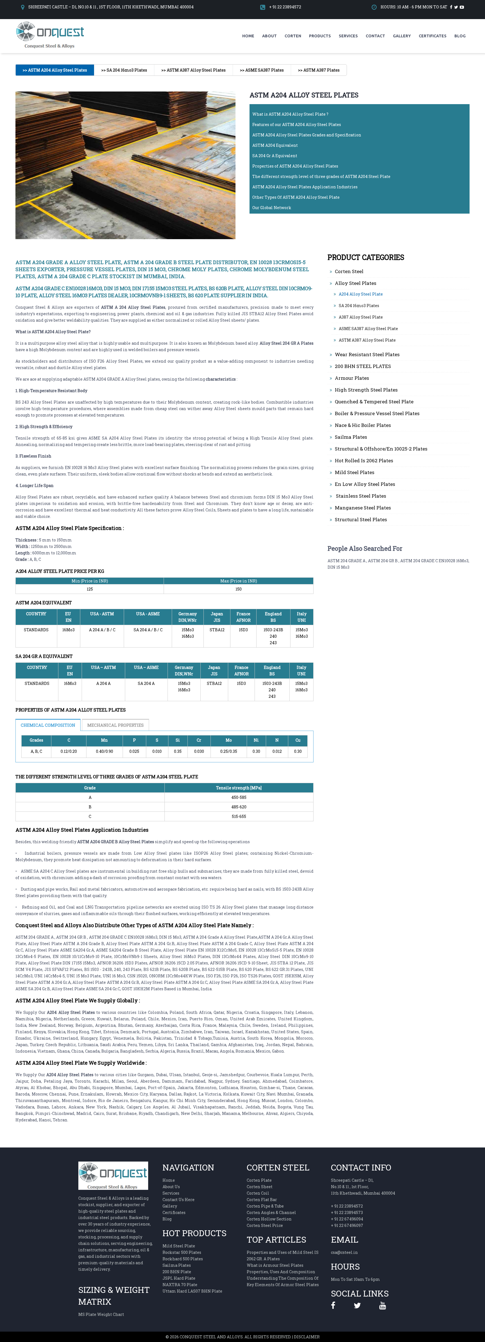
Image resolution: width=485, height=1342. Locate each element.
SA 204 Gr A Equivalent (274, 155)
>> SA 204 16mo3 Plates (124, 70)
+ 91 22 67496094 (347, 1219)
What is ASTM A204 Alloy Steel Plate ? (290, 114)
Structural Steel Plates (361, 519)
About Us (171, 1186)
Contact (375, 36)
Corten (293, 36)
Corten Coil (258, 1193)
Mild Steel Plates (354, 472)
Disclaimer (307, 1336)
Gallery (402, 36)
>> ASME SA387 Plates (262, 70)
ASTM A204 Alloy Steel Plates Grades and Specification (306, 135)
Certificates (433, 36)
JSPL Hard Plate (179, 1278)
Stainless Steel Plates (360, 496)
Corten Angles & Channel (271, 1212)
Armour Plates (352, 378)
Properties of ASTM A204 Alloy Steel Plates (295, 166)
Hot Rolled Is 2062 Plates (364, 460)
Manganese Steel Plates (363, 507)
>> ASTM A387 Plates (319, 70)
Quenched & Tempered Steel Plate (374, 401)
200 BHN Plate (177, 1271)
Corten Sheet (260, 1186)
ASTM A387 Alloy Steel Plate (367, 340)
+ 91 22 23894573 (347, 1212)
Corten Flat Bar (262, 1199)
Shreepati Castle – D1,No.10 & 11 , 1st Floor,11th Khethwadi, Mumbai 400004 (363, 1187)
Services (348, 36)
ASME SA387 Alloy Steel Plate (368, 328)
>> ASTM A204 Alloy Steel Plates (55, 70)
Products (320, 36)
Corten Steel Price (265, 1225)
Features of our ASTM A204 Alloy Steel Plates (296, 124)
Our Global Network (271, 207)
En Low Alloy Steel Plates (365, 484)
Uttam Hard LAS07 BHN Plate (192, 1291)
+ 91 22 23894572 (285, 7)
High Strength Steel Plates (366, 390)
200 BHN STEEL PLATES (363, 366)
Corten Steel (349, 271)
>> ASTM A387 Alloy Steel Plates (193, 70)
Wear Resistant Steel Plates (367, 354)
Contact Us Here (179, 1199)
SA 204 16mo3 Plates (359, 305)
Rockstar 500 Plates (182, 1252)
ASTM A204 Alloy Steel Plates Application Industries (305, 186)
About (269, 36)
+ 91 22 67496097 (347, 1225)
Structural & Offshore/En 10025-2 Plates (381, 448)
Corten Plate (259, 1180)
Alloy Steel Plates (355, 283)
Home (248, 36)
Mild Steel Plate (179, 1246)
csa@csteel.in (344, 1252)
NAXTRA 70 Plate (180, 1284)
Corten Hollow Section (269, 1219)
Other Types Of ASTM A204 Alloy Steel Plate (296, 197)
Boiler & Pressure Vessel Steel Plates (377, 413)
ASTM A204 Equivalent (275, 145)
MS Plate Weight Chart (101, 1314)
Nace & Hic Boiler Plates (363, 425)
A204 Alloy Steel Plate (361, 294)
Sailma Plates (351, 437)
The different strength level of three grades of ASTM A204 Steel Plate (321, 176)
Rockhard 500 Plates (183, 1258)
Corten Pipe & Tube (265, 1206)
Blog (460, 36)
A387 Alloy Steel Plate (361, 317)
